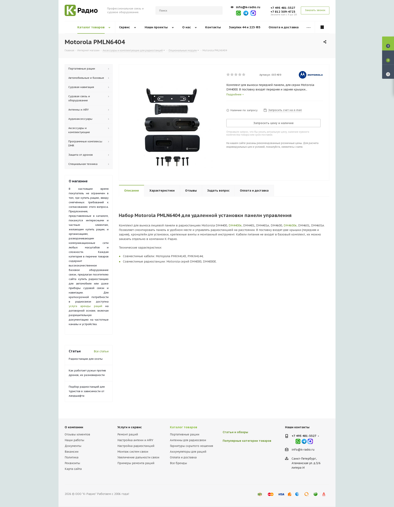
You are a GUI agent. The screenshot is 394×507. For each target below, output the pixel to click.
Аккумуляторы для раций (188, 451)
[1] (228, 74)
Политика (71, 457)
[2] (232, 74)
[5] (244, 74)
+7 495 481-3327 (282, 8)
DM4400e (235, 225)
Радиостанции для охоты (86, 359)
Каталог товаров (183, 427)
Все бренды (178, 463)
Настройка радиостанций (135, 446)
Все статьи (101, 351)
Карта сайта (73, 469)
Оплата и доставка (183, 457)
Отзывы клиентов (77, 434)
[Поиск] (217, 10)
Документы (73, 446)
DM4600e (290, 225)
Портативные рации (184, 434)
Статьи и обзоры (235, 432)
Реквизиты (72, 463)
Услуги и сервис (129, 427)
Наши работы (74, 440)
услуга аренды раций (85, 306)
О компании (74, 427)
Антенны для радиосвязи (188, 440)
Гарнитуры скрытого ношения (191, 446)
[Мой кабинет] (322, 27)
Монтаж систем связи (132, 451)
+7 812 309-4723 (282, 11)
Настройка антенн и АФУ (135, 440)
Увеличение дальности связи (138, 457)
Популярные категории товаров (247, 441)
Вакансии (71, 451)
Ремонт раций (127, 434)
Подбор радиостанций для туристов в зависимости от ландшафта (87, 391)
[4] (240, 74)
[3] (236, 74)
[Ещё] (309, 27)
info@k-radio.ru (248, 7)
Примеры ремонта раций (135, 463)
